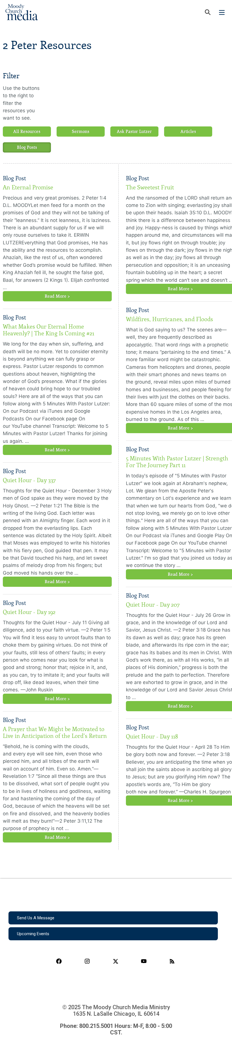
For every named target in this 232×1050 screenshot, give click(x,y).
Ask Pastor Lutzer (134, 131)
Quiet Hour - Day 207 (153, 604)
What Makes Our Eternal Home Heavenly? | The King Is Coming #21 (48, 330)
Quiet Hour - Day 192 (29, 612)
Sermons (80, 131)
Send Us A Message (35, 917)
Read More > (57, 296)
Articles (188, 131)
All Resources (26, 131)
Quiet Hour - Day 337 (29, 480)
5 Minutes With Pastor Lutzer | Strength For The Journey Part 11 (177, 462)
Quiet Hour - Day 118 (152, 736)
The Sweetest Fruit (150, 187)
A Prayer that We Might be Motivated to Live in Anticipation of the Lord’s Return (55, 732)
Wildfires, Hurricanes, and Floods (169, 319)
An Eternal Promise (28, 187)
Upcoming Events (33, 933)
